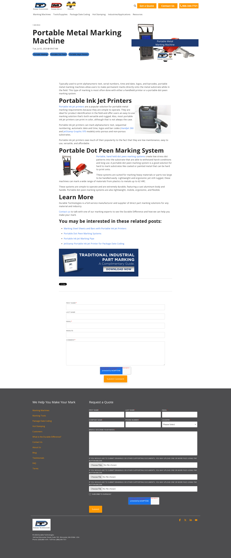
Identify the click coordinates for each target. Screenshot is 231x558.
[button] (180, 520)
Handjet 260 (127, 128)
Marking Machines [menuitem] (40, 410)
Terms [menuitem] (35, 468)
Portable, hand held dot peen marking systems (120, 156)
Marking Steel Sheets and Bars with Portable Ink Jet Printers (95, 228)
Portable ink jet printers (71, 106)
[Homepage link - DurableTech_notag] (41, 529)
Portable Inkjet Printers (79, 54)
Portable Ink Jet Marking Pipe (79, 238)
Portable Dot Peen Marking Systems (82, 233)
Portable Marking (40, 54)
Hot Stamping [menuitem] (38, 426)
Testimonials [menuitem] (38, 458)
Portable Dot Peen (58, 54)
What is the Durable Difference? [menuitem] (46, 436)
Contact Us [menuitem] (37, 442)
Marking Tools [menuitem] (39, 415)
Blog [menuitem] (34, 452)
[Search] (135, 5)
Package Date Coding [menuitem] (42, 421)
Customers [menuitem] (37, 431)
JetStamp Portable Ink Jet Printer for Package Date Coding (94, 243)
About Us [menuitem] (36, 447)
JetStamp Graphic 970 (74, 131)
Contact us (64, 211)
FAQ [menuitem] (34, 463)
